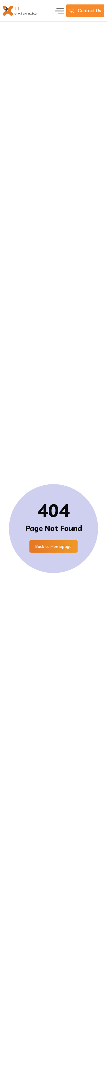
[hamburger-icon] (59, 10)
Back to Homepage (53, 546)
